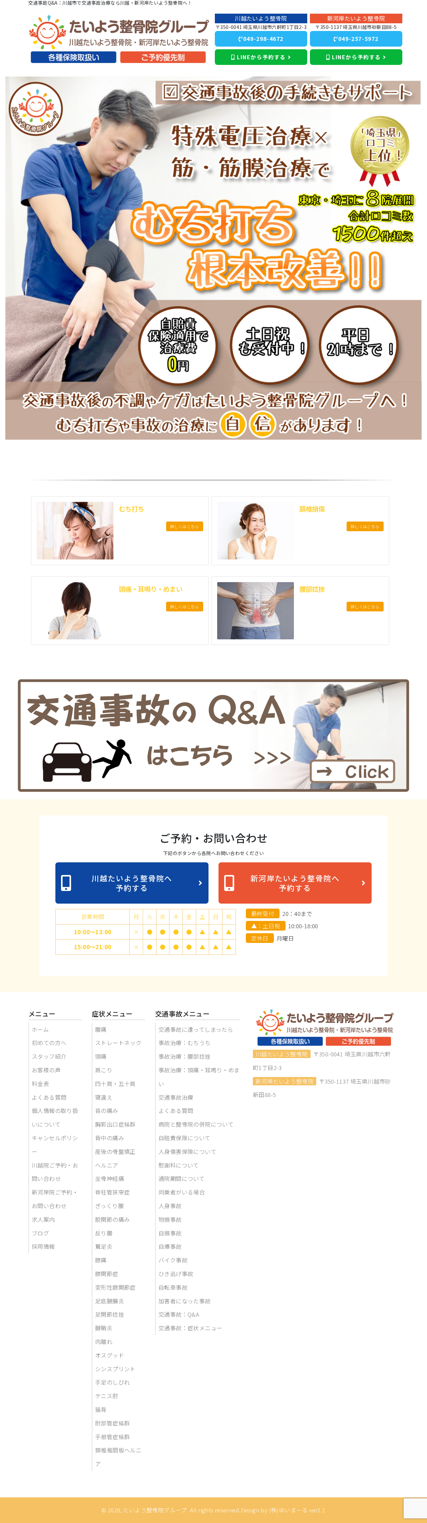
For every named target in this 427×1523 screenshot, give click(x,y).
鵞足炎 (103, 1246)
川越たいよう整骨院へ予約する (131, 883)
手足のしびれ (112, 1382)
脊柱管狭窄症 (112, 1192)
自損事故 (170, 1233)
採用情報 (43, 1246)
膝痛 (101, 1260)
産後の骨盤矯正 (115, 1151)
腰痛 (101, 1029)
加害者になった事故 (184, 1301)
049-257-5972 (358, 39)
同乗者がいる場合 (181, 1192)
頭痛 (101, 1056)
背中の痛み (109, 1138)
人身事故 (170, 1205)
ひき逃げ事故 (175, 1273)
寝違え (103, 1097)
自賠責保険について (184, 1138)
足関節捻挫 (109, 1314)
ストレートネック (118, 1042)
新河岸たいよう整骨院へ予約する (295, 883)
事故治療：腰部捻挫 (184, 1056)
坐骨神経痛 (109, 1178)
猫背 (101, 1409)
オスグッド (109, 1355)
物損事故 (170, 1219)
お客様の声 (46, 1070)
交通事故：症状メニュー (190, 1328)
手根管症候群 (112, 1436)
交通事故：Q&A (178, 1314)
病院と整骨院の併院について (196, 1124)
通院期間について (181, 1178)
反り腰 (103, 1233)
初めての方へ (49, 1042)
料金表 (40, 1083)
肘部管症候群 (112, 1423)
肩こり (103, 1070)
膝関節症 (106, 1273)
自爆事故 (170, 1246)
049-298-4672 (263, 39)
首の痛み (106, 1110)
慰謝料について (178, 1165)
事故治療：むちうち (184, 1042)
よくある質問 (49, 1097)
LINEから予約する (261, 57)
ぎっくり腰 (109, 1205)
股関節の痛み (112, 1219)
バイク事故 (172, 1260)
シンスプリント (115, 1369)
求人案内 (43, 1219)
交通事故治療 (175, 1097)
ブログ (40, 1233)
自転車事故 (172, 1287)
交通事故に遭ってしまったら (195, 1029)
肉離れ (103, 1341)
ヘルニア (106, 1165)
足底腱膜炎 (109, 1301)
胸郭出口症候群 (115, 1124)
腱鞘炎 (103, 1328)
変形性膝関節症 (115, 1287)
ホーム (40, 1029)
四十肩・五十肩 (115, 1083)
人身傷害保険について (187, 1151)
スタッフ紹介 (49, 1056)
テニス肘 (106, 1396)
